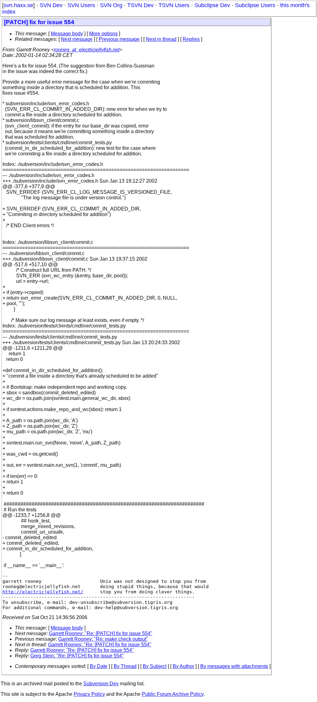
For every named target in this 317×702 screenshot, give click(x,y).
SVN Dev (51, 5)
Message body (67, 33)
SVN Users (81, 5)
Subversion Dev (101, 683)
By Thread (125, 666)
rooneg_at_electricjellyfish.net (86, 49)
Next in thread (161, 39)
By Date (98, 666)
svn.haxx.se (18, 5)
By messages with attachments (234, 666)
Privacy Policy (89, 694)
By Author (183, 666)
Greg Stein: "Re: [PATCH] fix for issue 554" (77, 655)
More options (103, 33)
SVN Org (111, 5)
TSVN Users (173, 5)
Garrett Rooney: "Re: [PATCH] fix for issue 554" (100, 633)
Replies (191, 39)
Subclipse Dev (212, 5)
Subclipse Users (255, 5)
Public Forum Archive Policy (172, 694)
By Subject (155, 666)
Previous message (119, 39)
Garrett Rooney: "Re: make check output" (103, 639)
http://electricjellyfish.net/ (42, 591)
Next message (77, 39)
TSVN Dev (140, 5)
